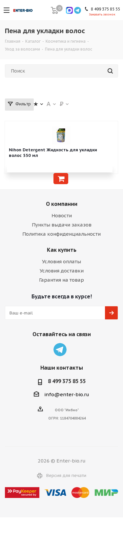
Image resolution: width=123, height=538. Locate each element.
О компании (61, 204)
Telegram (60, 349)
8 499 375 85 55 (67, 381)
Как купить (61, 250)
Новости (61, 215)
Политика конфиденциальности (61, 234)
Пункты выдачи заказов (62, 225)
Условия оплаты (61, 261)
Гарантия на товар (61, 280)
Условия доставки (62, 271)
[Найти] (110, 70)
